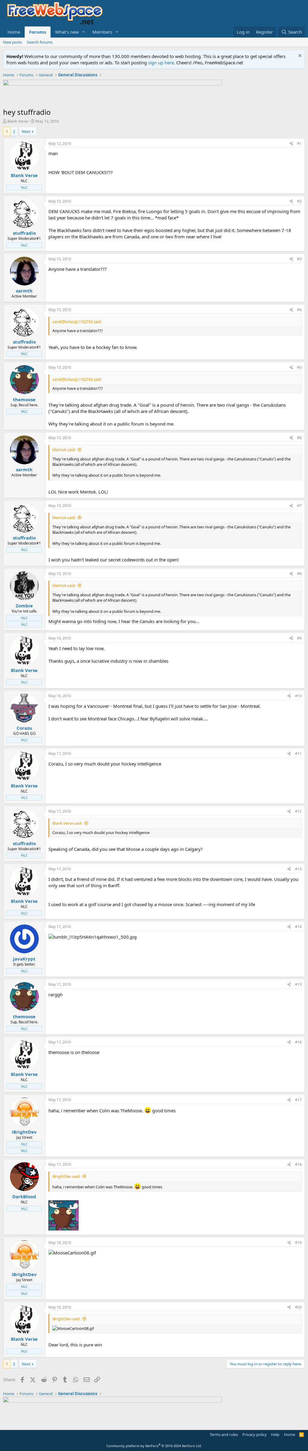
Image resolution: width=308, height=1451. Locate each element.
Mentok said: (63, 449)
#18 (298, 1164)
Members (102, 32)
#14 (298, 926)
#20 (298, 1307)
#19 (298, 1242)
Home (14, 32)
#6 (299, 437)
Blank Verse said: (67, 823)
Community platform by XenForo (154, 1445)
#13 (298, 869)
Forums (37, 32)
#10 (298, 695)
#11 (298, 753)
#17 (298, 1099)
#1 (299, 143)
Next (26, 131)
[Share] (291, 143)
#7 (299, 505)
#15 (298, 984)
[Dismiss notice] (299, 56)
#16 (298, 1042)
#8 (299, 573)
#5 (299, 367)
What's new (67, 32)
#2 (299, 201)
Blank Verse (17, 121)
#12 (298, 811)
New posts (12, 42)
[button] (83, 32)
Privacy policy (254, 1434)
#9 (299, 638)
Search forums (40, 42)
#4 (299, 309)
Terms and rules (224, 1434)
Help (275, 1434)
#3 (299, 258)
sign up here (161, 63)
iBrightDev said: (66, 1176)
